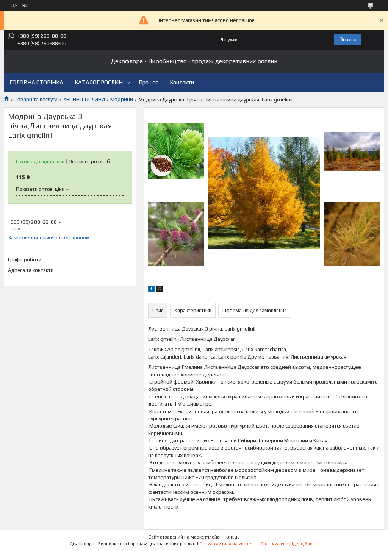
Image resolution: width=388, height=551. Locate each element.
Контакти (182, 82)
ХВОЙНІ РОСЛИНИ (84, 99)
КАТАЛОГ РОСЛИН (99, 82)
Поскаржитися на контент (228, 543)
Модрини (121, 99)
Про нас (148, 82)
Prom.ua (231, 537)
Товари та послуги (36, 99)
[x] (159, 290)
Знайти (348, 39)
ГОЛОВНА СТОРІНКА (36, 82)
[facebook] (151, 290)
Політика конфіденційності (289, 543)
